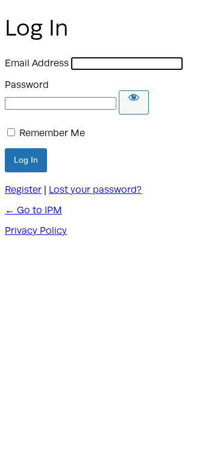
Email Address (37, 63)
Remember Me (52, 133)
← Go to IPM (33, 210)
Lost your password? (95, 189)
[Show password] (134, 102)
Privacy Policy (36, 230)
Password (27, 85)
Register (23, 189)
